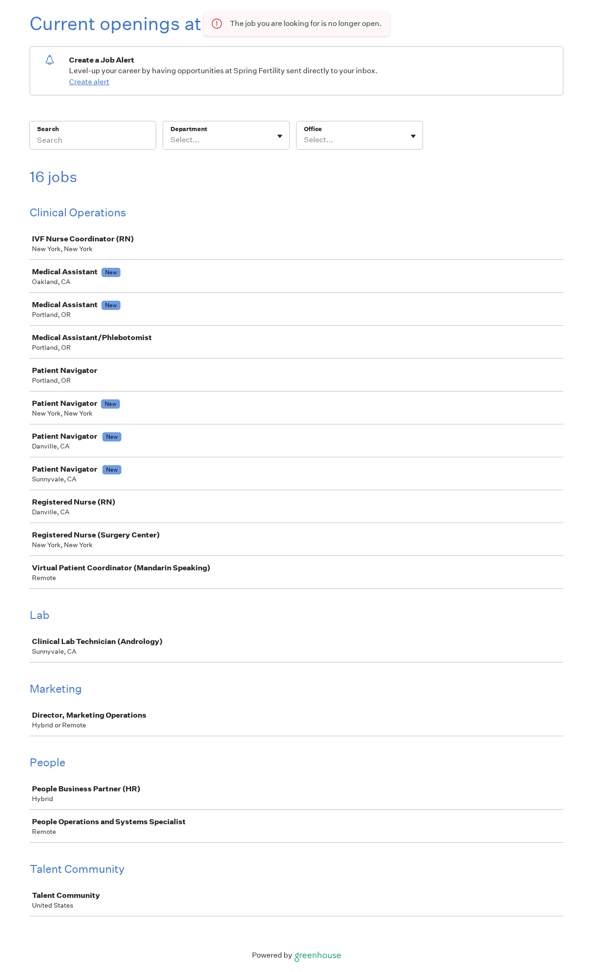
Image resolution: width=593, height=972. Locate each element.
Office (313, 129)
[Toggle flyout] (279, 136)
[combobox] (171, 140)
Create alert (89, 81)
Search (48, 129)
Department (188, 129)
